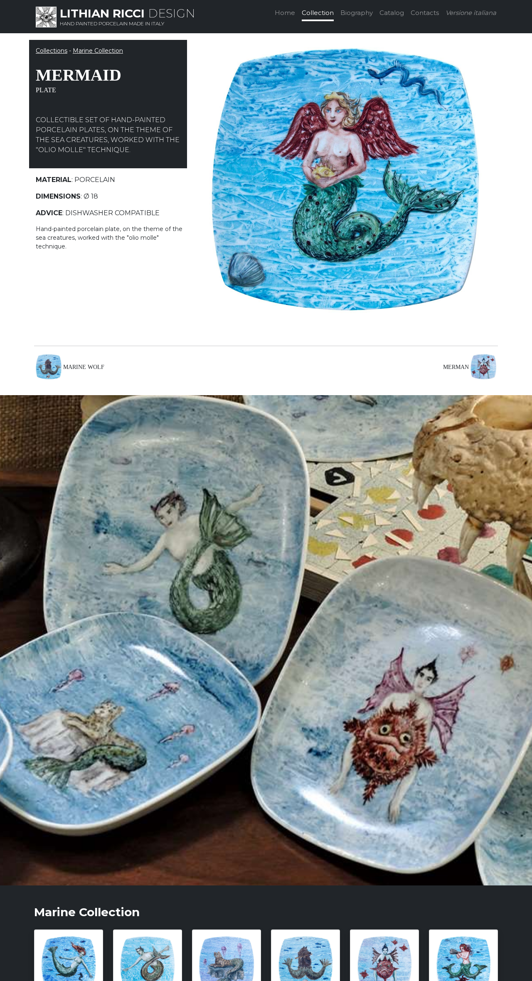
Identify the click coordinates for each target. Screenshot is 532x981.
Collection (318, 13)
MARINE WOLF (83, 367)
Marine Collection (98, 50)
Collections (51, 50)
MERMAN (456, 367)
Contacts (425, 13)
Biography (356, 13)
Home (285, 13)
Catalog (391, 13)
